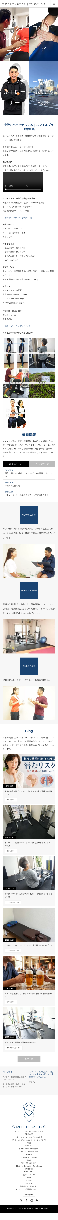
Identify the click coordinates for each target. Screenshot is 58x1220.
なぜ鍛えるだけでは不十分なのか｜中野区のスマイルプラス (28, 945)
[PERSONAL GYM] (29, 636)
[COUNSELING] (29, 561)
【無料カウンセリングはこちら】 (17, 326)
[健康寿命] (42, 353)
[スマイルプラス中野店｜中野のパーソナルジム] (29, 1115)
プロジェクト (34, 1082)
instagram (29, 1195)
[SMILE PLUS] (29, 703)
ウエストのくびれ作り (13, 1048)
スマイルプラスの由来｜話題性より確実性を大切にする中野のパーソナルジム (41, 1074)
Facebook (26, 1200)
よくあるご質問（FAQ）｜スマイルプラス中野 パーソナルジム (14, 1085)
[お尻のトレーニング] (16, 383)
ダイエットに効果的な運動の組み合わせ (20, 1042)
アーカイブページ (42, 464)
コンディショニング (13, 902)
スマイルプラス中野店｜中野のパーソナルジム (34, 1209)
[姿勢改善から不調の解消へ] (16, 353)
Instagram (31, 1200)
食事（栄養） (11, 799)
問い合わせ (7, 1072)
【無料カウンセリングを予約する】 (18, 218)
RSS (37, 1200)
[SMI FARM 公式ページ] (42, 383)
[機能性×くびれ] (16, 413)
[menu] (54, 4)
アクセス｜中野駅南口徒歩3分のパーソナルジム (14, 1078)
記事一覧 (29, 1059)
